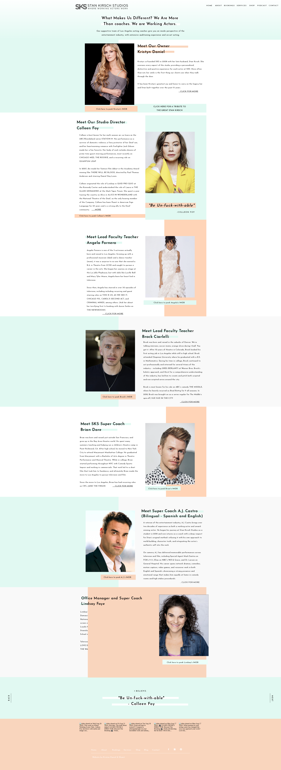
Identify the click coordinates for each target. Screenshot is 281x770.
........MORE (96, 210)
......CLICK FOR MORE (112, 314)
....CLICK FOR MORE (188, 91)
